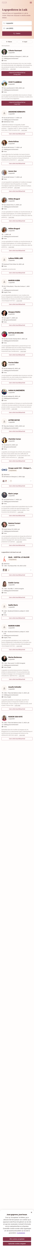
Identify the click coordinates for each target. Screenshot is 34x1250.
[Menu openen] (31, 2)
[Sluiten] (31, 1212)
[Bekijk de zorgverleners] (17, 570)
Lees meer (13, 69)
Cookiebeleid (21, 1233)
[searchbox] (17, 23)
